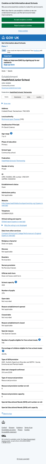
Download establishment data (11, 88)
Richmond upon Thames (11, 119)
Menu (4, 46)
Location (38, 97)
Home (3, 71)
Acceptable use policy (9, 430)
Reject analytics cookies (23, 25)
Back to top (7, 414)
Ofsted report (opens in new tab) (13, 222)
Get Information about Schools (14, 43)
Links (28, 97)
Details (6, 97)
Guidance (19, 427)
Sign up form (9, 64)
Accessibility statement (9, 432)
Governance (17, 97)
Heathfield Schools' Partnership (21, 92)
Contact (4, 427)
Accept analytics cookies (23, 20)
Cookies (27, 430)
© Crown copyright (23, 459)
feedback (37, 50)
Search (10, 71)
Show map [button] (7, 103)
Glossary (11, 427)
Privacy (20, 430)
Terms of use (28, 427)
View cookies (23, 31)
